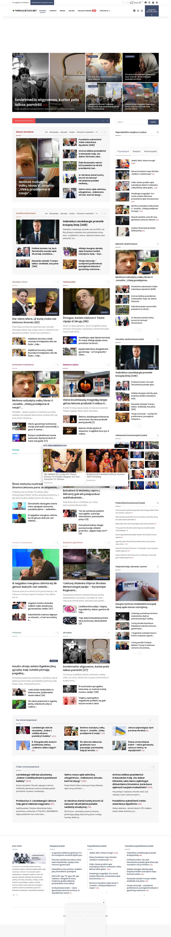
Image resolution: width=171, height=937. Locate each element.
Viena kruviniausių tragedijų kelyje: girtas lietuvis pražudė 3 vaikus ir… (85, 401)
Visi (46, 132)
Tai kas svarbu (69, 282)
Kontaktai (53, 10)
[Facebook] (13, 895)
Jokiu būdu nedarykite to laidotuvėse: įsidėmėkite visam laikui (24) (41, 692)
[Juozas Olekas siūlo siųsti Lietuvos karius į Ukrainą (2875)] (137, 454)
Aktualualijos (54, 132)
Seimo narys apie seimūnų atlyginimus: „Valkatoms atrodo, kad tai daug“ (83, 777)
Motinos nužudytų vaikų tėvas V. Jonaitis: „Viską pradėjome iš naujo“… (33, 404)
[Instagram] (16, 895)
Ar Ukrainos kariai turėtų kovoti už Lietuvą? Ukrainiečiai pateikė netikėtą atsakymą (83, 804)
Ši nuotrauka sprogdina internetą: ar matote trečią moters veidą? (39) (92, 689)
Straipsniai (19, 56)
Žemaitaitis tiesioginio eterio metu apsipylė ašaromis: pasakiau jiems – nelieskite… (42, 506)
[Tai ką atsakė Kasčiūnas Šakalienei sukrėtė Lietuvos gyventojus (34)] (122, 626)
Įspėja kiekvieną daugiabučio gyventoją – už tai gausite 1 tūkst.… (93, 352)
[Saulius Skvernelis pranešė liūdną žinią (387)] (122, 231)
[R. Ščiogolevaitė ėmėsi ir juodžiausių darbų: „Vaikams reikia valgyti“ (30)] (23, 745)
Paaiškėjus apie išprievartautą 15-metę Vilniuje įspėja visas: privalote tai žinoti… (94, 340)
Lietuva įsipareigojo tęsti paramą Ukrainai (141, 524)
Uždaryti (121, 446)
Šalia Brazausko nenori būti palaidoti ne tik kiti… (143, 307)
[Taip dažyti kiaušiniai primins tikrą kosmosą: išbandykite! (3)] (70, 620)
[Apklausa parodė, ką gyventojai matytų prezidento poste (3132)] (137, 445)
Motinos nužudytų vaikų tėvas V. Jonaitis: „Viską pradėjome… (134, 278)
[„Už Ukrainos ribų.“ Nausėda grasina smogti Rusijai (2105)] (137, 485)
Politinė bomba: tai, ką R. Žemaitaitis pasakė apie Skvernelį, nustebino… (44, 251)
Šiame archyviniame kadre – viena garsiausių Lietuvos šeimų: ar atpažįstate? (140, 746)
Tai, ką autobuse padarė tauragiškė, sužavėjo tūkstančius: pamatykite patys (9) (91, 515)
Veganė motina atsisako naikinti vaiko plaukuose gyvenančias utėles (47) (40, 606)
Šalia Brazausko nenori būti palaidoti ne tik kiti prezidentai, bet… (90, 165)
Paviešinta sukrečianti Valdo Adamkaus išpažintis (129, 802)
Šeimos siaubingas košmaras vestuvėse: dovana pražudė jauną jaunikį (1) (94, 419)
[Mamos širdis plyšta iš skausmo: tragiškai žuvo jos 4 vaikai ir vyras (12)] (70, 431)
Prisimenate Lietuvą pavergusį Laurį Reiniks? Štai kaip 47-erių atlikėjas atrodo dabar (103, 106)
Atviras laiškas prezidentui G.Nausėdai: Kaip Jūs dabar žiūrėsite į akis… (92, 153)
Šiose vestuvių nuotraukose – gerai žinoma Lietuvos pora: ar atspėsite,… (35, 485)
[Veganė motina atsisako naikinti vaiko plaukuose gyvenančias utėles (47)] (19, 605)
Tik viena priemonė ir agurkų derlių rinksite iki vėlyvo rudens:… (42, 704)
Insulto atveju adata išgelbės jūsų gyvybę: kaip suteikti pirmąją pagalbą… (34, 670)
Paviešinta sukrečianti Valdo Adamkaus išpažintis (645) (90, 142)
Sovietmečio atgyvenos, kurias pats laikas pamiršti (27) (86, 668)
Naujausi (136, 151)
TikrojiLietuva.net (17, 866)
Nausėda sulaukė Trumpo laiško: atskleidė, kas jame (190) (45, 263)
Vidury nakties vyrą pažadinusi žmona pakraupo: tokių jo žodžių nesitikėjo (139, 106)
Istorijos (72, 132)
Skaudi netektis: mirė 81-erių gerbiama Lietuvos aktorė (145, 218)
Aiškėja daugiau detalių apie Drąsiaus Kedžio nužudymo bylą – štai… (91, 251)
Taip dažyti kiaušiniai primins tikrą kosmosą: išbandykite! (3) (93, 621)
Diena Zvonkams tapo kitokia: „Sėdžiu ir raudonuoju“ (145, 172)
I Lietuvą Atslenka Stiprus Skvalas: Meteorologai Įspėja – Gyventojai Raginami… (84, 586)
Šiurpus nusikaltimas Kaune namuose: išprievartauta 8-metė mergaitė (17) (42, 438)
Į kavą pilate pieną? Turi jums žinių (140, 79)
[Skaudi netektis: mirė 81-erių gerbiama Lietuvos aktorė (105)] (122, 220)
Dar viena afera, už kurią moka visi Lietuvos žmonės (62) (34, 320)
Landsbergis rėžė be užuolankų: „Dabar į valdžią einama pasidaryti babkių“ (44, 732)
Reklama (71, 10)
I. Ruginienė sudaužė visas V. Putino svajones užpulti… (144, 634)
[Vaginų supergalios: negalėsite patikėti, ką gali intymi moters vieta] (70, 701)
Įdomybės (64, 132)
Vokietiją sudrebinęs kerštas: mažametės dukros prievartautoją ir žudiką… (144, 616)
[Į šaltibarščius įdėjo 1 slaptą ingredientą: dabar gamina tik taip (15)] (70, 609)
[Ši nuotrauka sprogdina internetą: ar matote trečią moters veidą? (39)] (70, 689)
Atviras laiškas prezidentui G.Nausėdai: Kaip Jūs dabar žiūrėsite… (144, 299)
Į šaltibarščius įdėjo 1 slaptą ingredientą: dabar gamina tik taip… (94, 609)
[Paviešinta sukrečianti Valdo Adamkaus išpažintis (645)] (70, 142)
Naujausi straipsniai (86, 10)
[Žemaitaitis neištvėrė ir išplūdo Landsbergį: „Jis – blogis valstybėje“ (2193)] (152, 474)
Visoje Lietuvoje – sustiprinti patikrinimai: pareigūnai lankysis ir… (144, 416)
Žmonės (15, 450)
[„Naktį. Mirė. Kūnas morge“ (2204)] (122, 163)
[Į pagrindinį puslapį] (24, 11)
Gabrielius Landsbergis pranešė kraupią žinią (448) (83, 223)
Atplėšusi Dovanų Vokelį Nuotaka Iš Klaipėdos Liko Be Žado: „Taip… (42, 353)
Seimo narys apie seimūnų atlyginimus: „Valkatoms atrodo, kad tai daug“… (92, 192)
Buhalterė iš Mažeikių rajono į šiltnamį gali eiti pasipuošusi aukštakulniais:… (81, 494)
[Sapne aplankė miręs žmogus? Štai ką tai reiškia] (104, 67)
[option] (85, 82)
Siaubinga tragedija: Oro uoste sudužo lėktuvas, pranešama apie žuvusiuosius (144, 197)
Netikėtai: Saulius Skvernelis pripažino (50, 121)
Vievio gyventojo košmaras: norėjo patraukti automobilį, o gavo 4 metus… (43, 426)
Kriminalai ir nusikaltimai (85, 132)
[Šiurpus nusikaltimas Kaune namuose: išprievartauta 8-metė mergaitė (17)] (19, 438)
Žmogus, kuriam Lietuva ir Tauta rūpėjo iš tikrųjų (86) (83, 319)
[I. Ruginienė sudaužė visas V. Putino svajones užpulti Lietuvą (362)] (122, 636)
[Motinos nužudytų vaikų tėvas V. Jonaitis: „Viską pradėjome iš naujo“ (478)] (37, 167)
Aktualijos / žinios (19, 282)
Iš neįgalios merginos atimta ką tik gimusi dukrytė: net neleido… (42, 518)
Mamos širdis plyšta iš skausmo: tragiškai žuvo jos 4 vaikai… (94, 431)
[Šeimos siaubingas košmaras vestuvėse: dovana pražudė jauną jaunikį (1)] (70, 419)
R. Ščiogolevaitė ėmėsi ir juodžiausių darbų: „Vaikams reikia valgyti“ (44, 746)
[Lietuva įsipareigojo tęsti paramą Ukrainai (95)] (119, 731)
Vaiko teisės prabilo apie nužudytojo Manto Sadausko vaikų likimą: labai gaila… (144, 185)
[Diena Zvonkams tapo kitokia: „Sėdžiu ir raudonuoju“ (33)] (122, 174)
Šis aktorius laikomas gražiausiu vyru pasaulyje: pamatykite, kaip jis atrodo (80, 2)
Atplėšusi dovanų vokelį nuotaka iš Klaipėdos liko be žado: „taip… (42, 341)
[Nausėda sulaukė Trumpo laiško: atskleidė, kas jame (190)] (23, 263)
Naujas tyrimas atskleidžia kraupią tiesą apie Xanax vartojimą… (136, 605)
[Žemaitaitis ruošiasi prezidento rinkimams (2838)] (152, 455)
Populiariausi (123, 151)
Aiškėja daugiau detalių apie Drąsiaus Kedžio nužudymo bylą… (144, 396)
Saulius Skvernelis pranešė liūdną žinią (143, 229)
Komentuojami (150, 151)
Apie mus (62, 10)
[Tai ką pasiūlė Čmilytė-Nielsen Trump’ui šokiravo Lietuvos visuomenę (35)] (122, 645)
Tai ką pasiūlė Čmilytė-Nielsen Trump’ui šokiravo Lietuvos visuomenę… (143, 645)
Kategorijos (104, 10)
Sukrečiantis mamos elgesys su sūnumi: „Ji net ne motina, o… (42, 617)
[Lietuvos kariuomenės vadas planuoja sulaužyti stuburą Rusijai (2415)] (152, 464)
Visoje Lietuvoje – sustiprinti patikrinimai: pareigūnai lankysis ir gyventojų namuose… (90, 265)
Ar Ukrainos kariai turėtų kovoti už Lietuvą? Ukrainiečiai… (142, 320)
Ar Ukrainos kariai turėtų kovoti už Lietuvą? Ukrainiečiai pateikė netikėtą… (91, 179)
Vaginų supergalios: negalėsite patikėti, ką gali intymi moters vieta (92, 700)
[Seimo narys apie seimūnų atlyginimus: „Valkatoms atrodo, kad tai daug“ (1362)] (70, 193)
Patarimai (16, 632)
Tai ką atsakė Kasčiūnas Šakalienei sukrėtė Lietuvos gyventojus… (143, 626)
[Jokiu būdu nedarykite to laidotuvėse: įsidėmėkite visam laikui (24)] (19, 692)
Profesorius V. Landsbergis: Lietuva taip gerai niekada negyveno (36, 802)
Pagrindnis (42, 10)
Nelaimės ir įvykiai (70, 364)
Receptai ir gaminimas (73, 542)
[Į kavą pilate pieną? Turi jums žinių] (141, 67)
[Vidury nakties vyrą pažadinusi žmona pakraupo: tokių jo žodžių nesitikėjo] (141, 97)
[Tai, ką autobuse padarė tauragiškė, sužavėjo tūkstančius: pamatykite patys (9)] (70, 513)
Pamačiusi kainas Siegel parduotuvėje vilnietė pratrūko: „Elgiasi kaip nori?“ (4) (93, 529)
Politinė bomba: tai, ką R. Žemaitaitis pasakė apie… (143, 383)
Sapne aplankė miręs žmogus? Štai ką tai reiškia (103, 78)
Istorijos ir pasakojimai (22, 542)
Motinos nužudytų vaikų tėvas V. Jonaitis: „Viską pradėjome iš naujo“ (145, 208)
